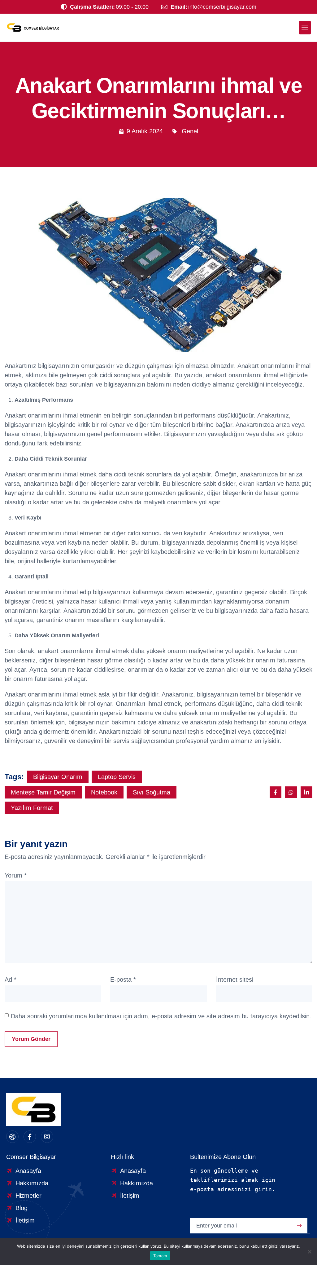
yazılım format (32, 807)
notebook (104, 792)
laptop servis (117, 776)
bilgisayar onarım (57, 776)
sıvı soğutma (151, 792)
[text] (250, 1180)
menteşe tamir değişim (43, 792)
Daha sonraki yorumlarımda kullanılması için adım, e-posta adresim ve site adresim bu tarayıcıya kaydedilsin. (161, 1016)
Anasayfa (28, 1170)
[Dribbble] (12, 1136)
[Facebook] (30, 1136)
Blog (21, 1208)
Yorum (16, 875)
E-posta (123, 979)
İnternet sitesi (234, 979)
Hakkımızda (31, 1183)
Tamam (160, 1255)
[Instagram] (47, 1136)
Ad (10, 979)
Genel (190, 131)
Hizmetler (28, 1195)
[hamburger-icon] (305, 27)
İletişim (25, 1220)
